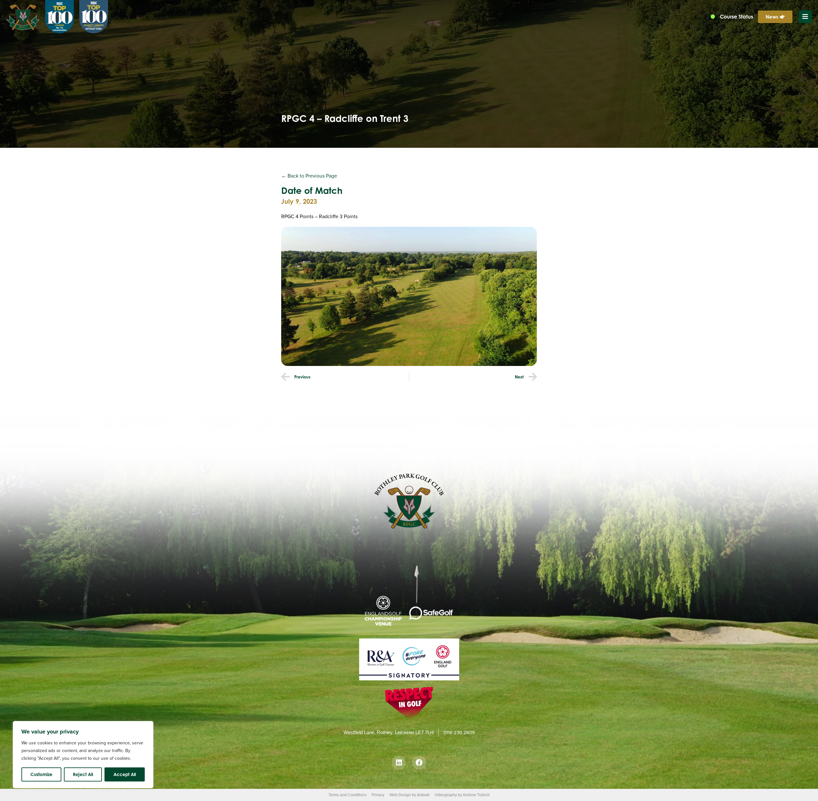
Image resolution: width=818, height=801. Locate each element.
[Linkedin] (399, 763)
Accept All (124, 774)
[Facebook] (419, 763)
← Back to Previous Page (309, 175)
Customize (41, 774)
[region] (83, 754)
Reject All (83, 774)
